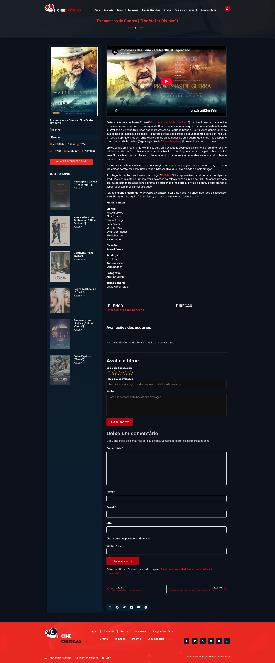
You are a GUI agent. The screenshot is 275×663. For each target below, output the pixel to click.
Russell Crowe (135, 309)
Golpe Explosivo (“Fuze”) (83, 358)
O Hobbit (166, 175)
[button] (227, 8)
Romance (180, 10)
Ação (97, 10)
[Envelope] (219, 641)
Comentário (114, 448)
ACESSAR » (79, 188)
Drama (167, 10)
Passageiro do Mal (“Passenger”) (85, 183)
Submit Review (120, 421)
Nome (110, 491)
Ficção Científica (151, 10)
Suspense (132, 10)
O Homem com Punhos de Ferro (169, 122)
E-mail (111, 507)
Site (109, 522)
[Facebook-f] (186, 641)
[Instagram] (203, 641)
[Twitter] (194, 641)
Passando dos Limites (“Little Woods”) (83, 323)
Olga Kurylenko (117, 309)
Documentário (208, 10)
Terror (120, 10)
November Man (171, 141)
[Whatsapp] (227, 641)
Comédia (108, 10)
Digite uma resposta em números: (128, 538)
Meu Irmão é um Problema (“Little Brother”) (85, 220)
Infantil (193, 10)
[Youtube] (211, 641)
